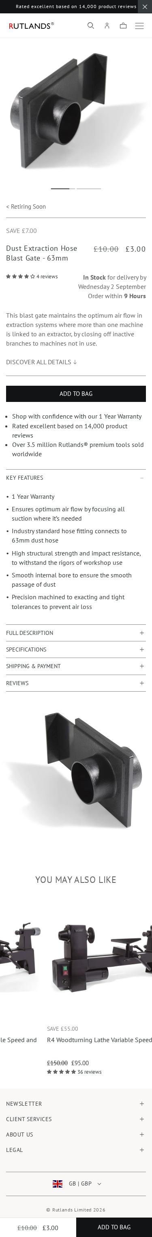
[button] (90, 25)
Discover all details (38, 362)
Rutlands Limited (72, 1210)
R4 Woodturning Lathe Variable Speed (73, 1040)
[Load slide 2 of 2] (89, 189)
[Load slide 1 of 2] (63, 189)
